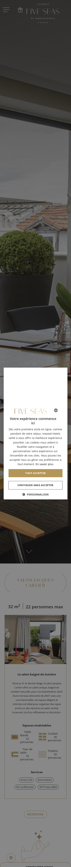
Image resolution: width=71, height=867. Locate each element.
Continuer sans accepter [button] (35, 485)
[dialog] (36, 433)
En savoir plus (44, 464)
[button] (36, 494)
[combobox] (56, 410)
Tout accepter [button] (35, 473)
